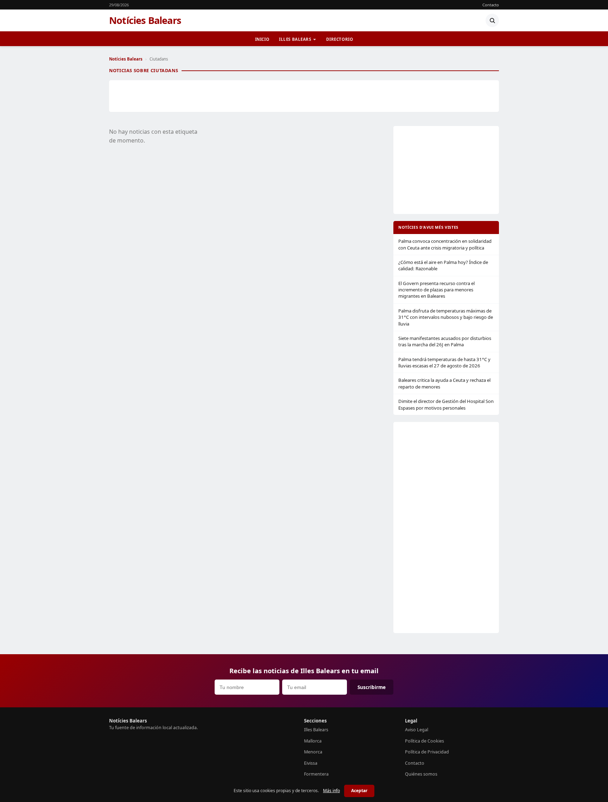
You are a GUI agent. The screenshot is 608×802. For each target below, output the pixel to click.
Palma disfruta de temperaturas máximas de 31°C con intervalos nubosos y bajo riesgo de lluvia (445, 317)
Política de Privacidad (427, 752)
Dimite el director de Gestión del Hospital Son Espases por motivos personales (446, 404)
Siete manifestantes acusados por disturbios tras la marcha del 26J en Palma (444, 341)
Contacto (490, 4)
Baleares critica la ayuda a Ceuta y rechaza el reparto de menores (444, 383)
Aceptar (359, 791)
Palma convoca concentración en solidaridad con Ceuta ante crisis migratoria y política (445, 244)
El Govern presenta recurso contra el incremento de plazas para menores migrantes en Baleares (436, 289)
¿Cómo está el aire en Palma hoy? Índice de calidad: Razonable (443, 265)
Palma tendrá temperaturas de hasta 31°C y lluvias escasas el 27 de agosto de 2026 (444, 362)
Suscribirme (371, 687)
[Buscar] (492, 20)
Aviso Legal (416, 730)
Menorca (313, 752)
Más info (331, 791)
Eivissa (310, 763)
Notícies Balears (145, 20)
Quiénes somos (421, 774)
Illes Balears (295, 39)
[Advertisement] (304, 96)
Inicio (262, 39)
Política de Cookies (424, 741)
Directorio (339, 39)
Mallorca (313, 741)
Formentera (316, 774)
